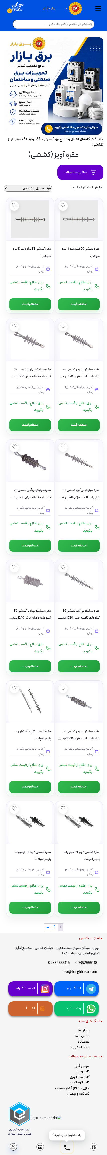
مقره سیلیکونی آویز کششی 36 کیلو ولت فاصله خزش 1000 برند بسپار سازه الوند (80, 738)
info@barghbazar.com (79, 972)
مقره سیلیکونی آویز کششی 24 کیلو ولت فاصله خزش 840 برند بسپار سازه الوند (81, 497)
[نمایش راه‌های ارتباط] (67, 1148)
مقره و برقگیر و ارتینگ (37, 139)
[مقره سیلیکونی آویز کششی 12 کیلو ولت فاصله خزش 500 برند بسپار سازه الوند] (30, 340)
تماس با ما (82, 1036)
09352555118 (86, 963)
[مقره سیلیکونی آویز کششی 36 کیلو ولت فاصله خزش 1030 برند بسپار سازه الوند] (79, 581)
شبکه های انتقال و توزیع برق (74, 139)
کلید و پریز (82, 1071)
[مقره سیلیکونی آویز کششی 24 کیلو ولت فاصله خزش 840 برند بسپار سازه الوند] (79, 461)
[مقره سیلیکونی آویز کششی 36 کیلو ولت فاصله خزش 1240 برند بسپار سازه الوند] (30, 581)
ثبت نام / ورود (80, 1047)
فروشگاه (84, 1041)
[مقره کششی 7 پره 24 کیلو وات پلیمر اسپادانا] (79, 822)
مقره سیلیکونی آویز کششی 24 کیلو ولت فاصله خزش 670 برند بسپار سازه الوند (81, 376)
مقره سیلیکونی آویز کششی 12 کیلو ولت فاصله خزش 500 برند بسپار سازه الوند (32, 376)
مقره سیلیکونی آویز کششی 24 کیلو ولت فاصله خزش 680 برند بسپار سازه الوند (32, 497)
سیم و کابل (82, 1066)
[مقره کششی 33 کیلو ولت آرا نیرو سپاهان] (30, 219)
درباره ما (84, 1030)
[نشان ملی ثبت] (46, 1118)
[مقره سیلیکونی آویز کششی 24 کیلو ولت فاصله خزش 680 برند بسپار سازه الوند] (30, 461)
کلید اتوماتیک (80, 1082)
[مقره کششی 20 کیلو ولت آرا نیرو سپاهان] (79, 219)
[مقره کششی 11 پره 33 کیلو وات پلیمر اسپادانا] (30, 702)
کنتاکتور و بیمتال (78, 1094)
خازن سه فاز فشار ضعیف (72, 1088)
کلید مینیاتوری (79, 1077)
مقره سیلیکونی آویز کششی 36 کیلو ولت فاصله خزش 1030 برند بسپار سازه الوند (80, 618)
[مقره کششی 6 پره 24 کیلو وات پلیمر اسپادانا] (30, 822)
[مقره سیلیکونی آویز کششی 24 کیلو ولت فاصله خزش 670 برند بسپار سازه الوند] (79, 340)
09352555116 (59, 963)
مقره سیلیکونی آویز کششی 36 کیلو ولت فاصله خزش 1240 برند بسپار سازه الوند (31, 618)
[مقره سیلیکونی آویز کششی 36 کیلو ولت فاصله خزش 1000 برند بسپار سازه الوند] (79, 702)
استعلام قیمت (79, 304)
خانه (100, 139)
